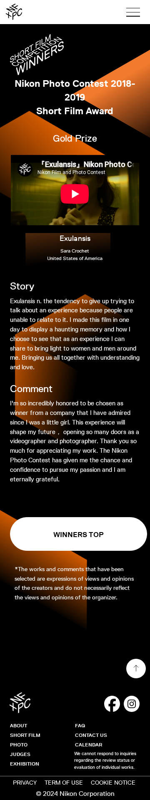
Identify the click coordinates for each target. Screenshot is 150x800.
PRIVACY (25, 782)
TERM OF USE (64, 782)
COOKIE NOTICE (113, 782)
